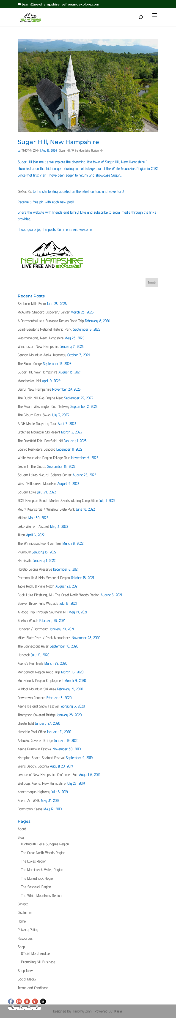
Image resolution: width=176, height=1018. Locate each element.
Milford (22, 517)
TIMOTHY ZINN (30, 150)
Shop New (25, 970)
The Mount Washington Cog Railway (43, 406)
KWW (118, 1011)
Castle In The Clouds (32, 466)
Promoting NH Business (38, 962)
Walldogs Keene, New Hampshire (42, 783)
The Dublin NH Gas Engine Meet (40, 398)
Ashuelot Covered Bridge (35, 740)
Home (22, 921)
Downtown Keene (30, 809)
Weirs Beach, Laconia (33, 766)
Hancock (24, 655)
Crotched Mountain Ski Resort (39, 432)
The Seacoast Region (36, 887)
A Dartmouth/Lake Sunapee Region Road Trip (51, 320)
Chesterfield (26, 723)
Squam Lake (27, 492)
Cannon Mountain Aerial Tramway (42, 355)
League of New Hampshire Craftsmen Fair (48, 774)
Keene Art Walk (29, 800)
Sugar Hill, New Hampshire (58, 142)
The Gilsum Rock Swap (34, 415)
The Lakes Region (34, 861)
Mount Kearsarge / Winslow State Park (46, 509)
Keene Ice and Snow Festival (38, 706)
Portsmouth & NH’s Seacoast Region (44, 577)
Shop (21, 947)
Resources (25, 938)
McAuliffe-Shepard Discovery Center (44, 312)
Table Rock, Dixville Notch (36, 586)
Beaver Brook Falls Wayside (38, 603)
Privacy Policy (28, 929)
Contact (23, 904)
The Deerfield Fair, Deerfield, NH (40, 440)
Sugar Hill (64, 150)
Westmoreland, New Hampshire (40, 338)
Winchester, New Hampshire (38, 346)
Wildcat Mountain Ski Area (37, 689)
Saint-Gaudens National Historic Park (45, 329)
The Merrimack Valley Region (42, 869)
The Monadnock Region (38, 878)
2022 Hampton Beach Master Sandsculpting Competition (58, 500)
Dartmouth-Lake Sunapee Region (45, 844)
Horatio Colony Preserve (35, 569)
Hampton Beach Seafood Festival (41, 757)
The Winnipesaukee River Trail (39, 543)
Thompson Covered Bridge (36, 715)
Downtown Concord (31, 697)
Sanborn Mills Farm (32, 303)
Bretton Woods (28, 620)
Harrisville (25, 560)
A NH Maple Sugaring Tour (37, 423)
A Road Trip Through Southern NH (43, 612)
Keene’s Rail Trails (30, 663)
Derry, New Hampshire (34, 389)
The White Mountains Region (41, 895)
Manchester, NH (29, 380)
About (22, 829)
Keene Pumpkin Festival (35, 749)
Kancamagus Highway (34, 791)
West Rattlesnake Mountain (37, 483)
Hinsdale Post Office (32, 731)
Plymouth (24, 552)
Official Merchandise (35, 953)
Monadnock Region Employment (40, 680)
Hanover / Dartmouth (33, 629)
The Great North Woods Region (43, 852)
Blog (21, 837)
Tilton (21, 535)
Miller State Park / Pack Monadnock (44, 637)
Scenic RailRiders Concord (36, 449)
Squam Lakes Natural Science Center (45, 475)
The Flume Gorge (30, 363)
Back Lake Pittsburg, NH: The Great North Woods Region (58, 595)
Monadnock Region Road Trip (39, 672)
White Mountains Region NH (87, 150)
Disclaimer (25, 912)
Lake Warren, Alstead (33, 526)
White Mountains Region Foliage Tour (44, 457)
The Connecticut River (33, 646)
